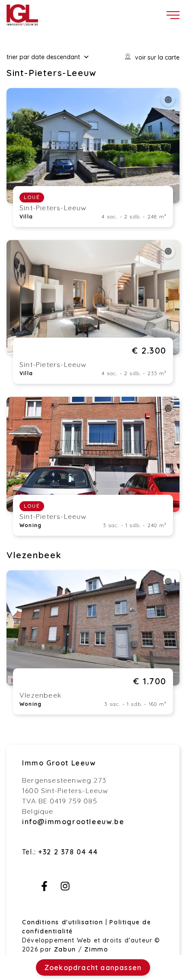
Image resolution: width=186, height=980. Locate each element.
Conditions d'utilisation (64, 922)
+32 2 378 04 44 (68, 851)
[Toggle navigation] (173, 15)
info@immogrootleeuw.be (73, 821)
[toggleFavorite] (168, 99)
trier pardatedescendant (43, 57)
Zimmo (96, 949)
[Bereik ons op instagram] (65, 888)
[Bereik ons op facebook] (44, 888)
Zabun (65, 949)
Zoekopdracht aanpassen (93, 967)
